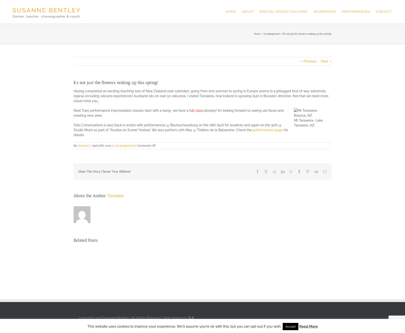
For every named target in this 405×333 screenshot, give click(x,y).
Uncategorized (124, 145)
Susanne (83, 145)
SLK (191, 318)
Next (324, 61)
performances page (267, 130)
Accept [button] (290, 326)
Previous (310, 61)
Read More (308, 326)
